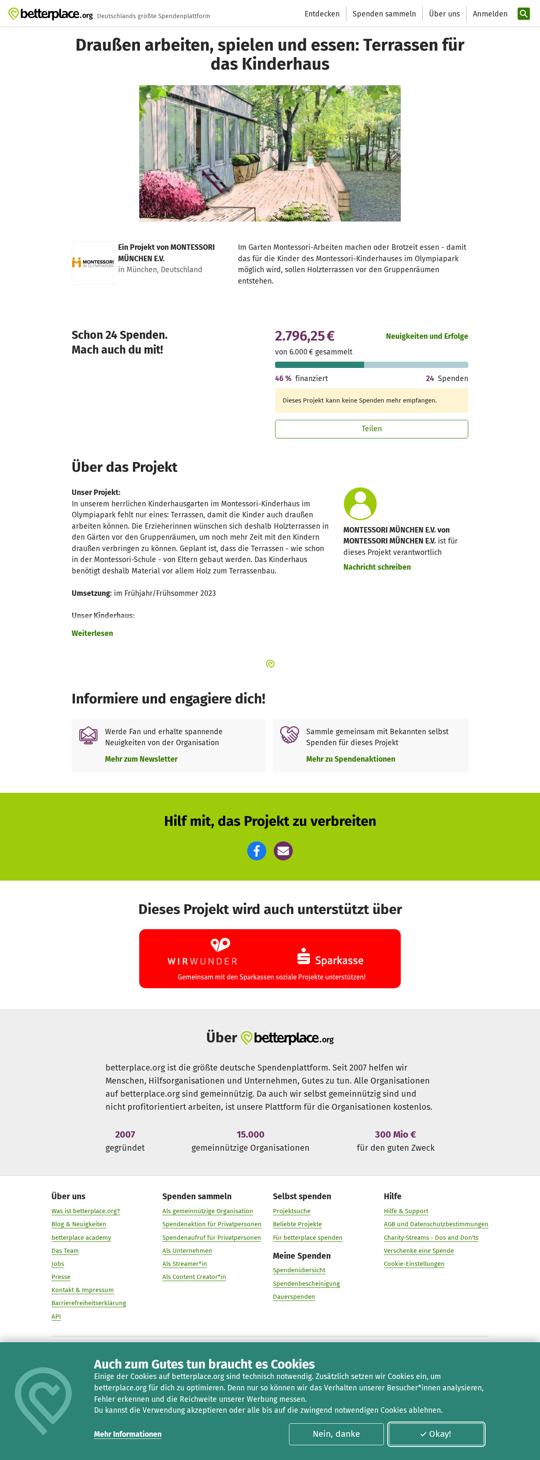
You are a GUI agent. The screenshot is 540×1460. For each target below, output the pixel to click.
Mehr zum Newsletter (141, 759)
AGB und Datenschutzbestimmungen (436, 1224)
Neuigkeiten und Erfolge (427, 336)
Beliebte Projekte (297, 1224)
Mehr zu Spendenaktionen (350, 759)
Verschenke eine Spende (419, 1251)
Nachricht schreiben (377, 567)
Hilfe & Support (406, 1211)
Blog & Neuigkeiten (78, 1224)
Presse (60, 1277)
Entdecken (322, 14)
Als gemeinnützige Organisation (207, 1211)
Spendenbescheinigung (306, 1283)
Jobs (57, 1264)
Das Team (65, 1251)
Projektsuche (291, 1211)
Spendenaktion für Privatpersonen (212, 1224)
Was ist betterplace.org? (85, 1211)
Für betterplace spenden (308, 1237)
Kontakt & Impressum (82, 1290)
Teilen (372, 428)
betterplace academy (81, 1237)
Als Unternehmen (187, 1251)
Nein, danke (336, 1433)
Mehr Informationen (128, 1434)
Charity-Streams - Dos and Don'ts (431, 1237)
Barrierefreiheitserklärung (88, 1303)
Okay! (440, 1433)
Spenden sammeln (384, 14)
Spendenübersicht (299, 1270)
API (56, 1316)
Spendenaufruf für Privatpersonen (211, 1237)
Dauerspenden (294, 1296)
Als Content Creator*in (194, 1277)
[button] (256, 850)
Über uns (444, 14)
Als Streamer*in (184, 1264)
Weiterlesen (92, 633)
